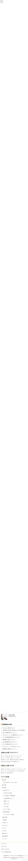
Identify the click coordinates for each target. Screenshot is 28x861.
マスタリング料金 (6, 809)
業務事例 (5, 820)
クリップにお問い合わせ (6, 852)
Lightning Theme (16, 857)
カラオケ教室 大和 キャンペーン (10, 744)
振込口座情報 (4, 836)
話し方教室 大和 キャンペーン (10, 741)
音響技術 (16, 761)
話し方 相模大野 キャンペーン (10, 732)
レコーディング (15, 757)
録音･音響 (4, 787)
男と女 (4, 761)
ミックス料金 (5, 806)
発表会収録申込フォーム (9, 798)
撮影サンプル (6, 801)
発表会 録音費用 (6, 811)
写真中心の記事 (15, 759)
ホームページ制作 (6, 757)
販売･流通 (4, 779)
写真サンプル (6, 803)
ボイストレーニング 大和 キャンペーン (12, 746)
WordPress (9, 857)
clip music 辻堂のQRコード (9, 728)
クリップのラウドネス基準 (8, 814)
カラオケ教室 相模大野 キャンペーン (11, 737)
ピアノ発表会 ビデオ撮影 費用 (9, 795)
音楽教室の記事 (7, 724)
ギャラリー (4, 828)
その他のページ (5, 822)
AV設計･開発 (11, 715)
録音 (10, 761)
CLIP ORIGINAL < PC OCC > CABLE (10, 782)
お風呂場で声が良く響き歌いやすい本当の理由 (14, 730)
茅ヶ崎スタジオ (6, 790)
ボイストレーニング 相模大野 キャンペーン (13, 734)
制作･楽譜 (4, 785)
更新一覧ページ (5, 833)
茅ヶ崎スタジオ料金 (8, 793)
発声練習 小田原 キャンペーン (10, 748)
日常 (22, 759)
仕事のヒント (5, 759)
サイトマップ (3, 846)
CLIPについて (4, 825)
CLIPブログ (4, 830)
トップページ (4, 838)
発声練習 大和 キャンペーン (9, 739)
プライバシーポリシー (5, 849)
